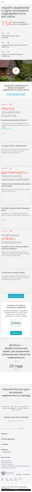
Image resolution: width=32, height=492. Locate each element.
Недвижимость (5, 406)
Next (28, 323)
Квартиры (26, 408)
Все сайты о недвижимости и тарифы (16, 94)
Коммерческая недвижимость (9, 408)
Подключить (16, 333)
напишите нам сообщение (17, 420)
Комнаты (20, 408)
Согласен (16, 489)
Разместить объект (16, 296)
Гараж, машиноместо (24, 406)
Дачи (12, 406)
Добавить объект (6, 129)
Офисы (13, 409)
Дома (16, 406)
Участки (18, 409)
